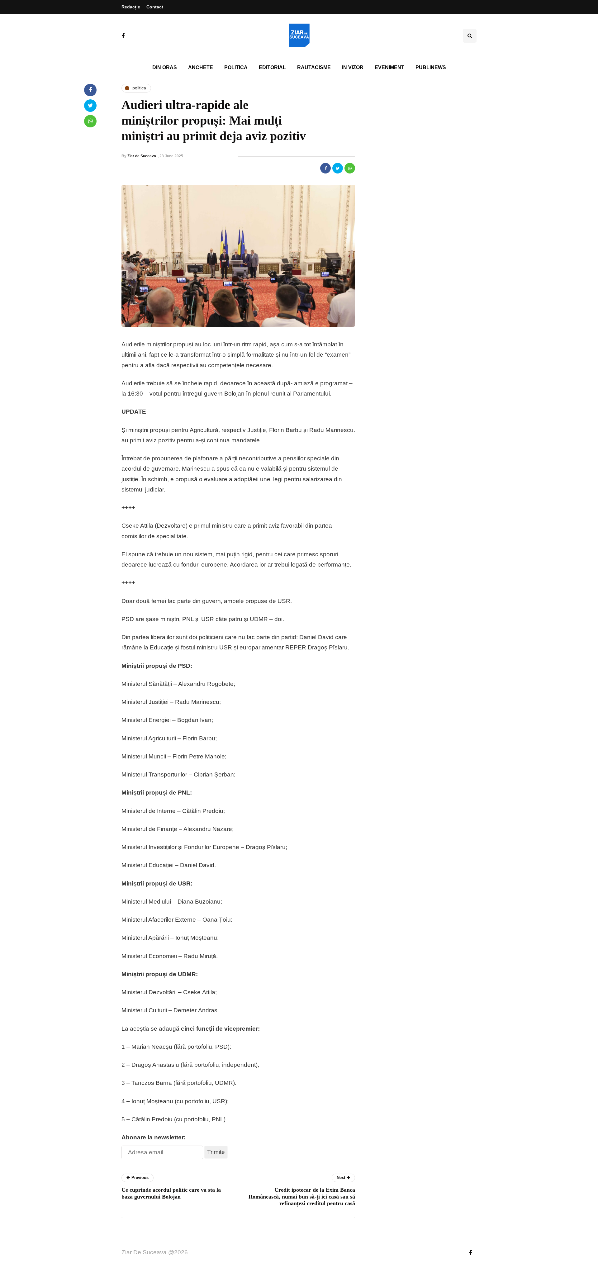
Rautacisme (314, 67)
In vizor (352, 67)
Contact (154, 6)
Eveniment (389, 67)
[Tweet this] (337, 168)
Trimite (216, 1152)
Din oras (164, 67)
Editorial (272, 67)
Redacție (130, 6)
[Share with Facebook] (325, 168)
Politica (236, 67)
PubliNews (430, 67)
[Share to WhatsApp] (349, 168)
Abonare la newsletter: (153, 1137)
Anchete (200, 67)
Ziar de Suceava (141, 156)
